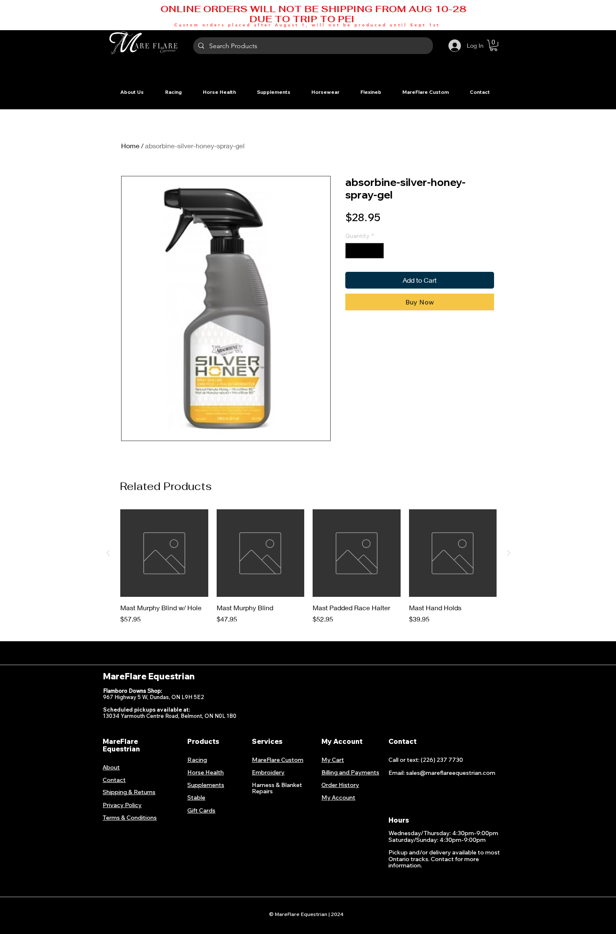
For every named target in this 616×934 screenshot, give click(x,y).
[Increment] (377, 250)
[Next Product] (509, 553)
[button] (173, 91)
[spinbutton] (364, 250)
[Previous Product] (108, 553)
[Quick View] (164, 553)
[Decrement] (352, 250)
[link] (493, 45)
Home (130, 146)
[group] (308, 571)
